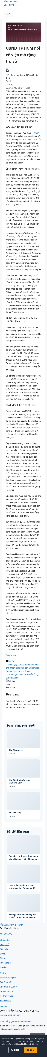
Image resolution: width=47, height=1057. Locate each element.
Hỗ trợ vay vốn (6, 996)
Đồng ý (30, 1050)
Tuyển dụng (5, 963)
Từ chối (15, 1050)
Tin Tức (11, 661)
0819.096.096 (6, 934)
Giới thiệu (4, 949)
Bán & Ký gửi (5, 982)
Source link (11, 655)
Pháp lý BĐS (5, 1000)
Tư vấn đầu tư (6, 991)
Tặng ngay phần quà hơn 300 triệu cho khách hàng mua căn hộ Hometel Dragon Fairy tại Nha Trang (22, 667)
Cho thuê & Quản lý (8, 987)
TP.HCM (35, 133)
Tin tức (3, 958)
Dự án (2, 954)
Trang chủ (4, 944)
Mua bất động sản (8, 977)
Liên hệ (3, 967)
